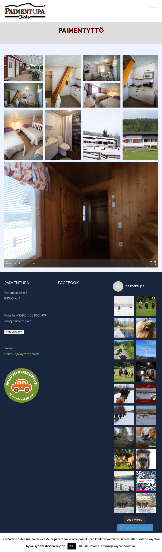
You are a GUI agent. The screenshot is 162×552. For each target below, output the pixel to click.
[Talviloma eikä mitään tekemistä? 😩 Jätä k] (146, 481)
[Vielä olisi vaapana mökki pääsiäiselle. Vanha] (146, 371)
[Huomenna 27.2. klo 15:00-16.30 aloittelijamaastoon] (124, 481)
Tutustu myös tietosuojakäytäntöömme (106, 546)
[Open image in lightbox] (23, 68)
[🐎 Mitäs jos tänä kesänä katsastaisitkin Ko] (124, 349)
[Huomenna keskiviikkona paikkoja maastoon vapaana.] (146, 459)
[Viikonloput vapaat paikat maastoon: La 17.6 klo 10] (124, 459)
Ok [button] (72, 546)
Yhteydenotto (14, 332)
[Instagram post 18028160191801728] (146, 393)
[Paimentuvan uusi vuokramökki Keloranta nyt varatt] (124, 437)
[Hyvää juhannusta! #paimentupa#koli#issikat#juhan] (146, 328)
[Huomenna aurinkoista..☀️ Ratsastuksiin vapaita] (124, 371)
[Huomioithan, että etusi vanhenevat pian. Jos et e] (124, 393)
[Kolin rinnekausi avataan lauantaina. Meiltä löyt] (146, 415)
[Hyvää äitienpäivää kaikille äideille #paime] (146, 349)
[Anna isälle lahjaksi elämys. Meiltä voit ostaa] (146, 306)
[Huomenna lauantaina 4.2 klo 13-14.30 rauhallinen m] (124, 503)
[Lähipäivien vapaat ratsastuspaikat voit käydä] (146, 437)
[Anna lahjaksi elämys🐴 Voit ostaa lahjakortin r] (124, 415)
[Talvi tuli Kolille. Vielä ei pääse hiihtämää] (124, 306)
